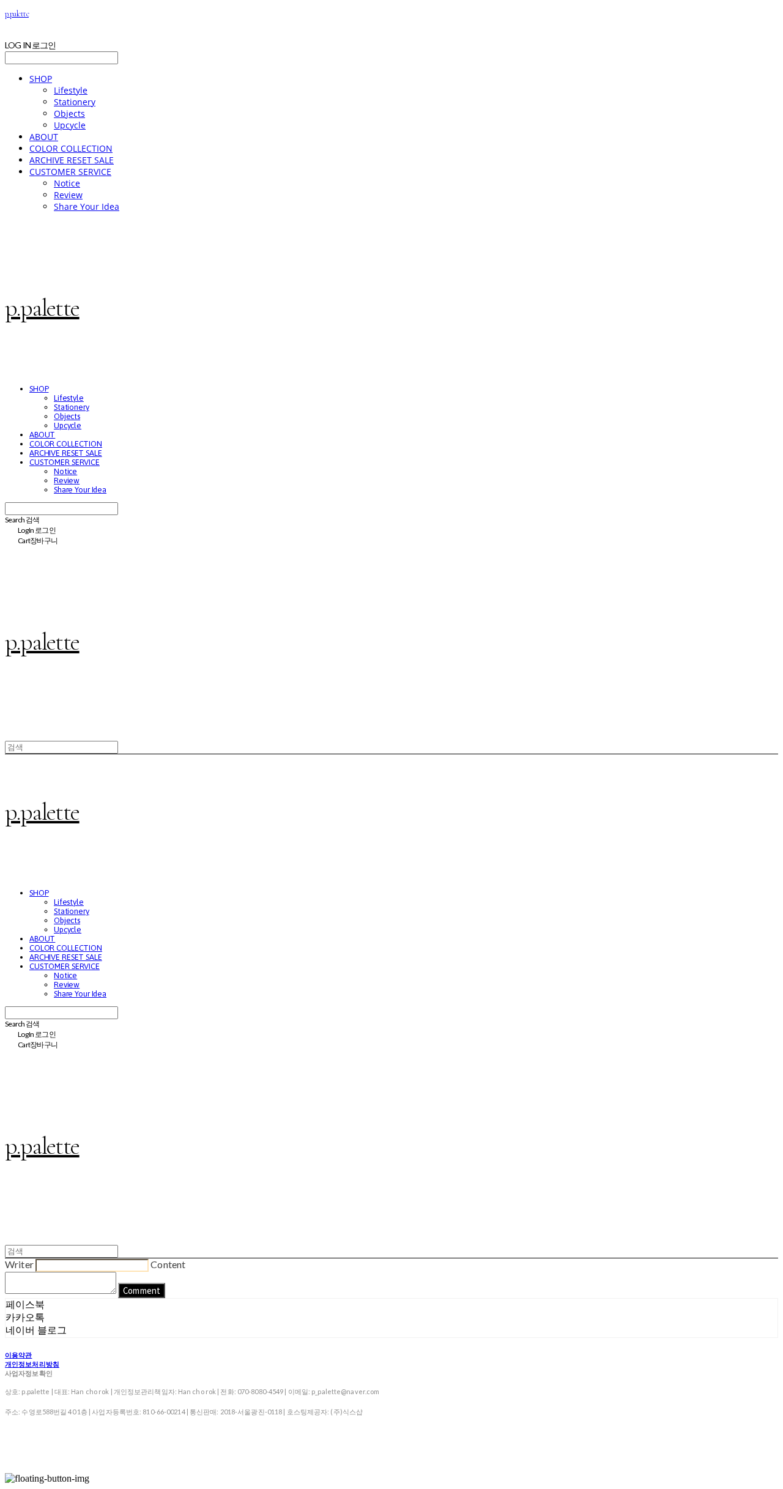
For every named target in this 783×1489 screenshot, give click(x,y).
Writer (19, 1264)
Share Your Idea (86, 206)
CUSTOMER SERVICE (70, 171)
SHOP (40, 78)
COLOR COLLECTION (71, 148)
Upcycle (70, 125)
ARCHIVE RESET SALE (71, 160)
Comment (141, 1290)
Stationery (74, 102)
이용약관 (18, 1355)
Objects (69, 113)
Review (68, 195)
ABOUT (43, 137)
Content (167, 1264)
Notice (67, 183)
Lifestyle (70, 90)
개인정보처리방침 (32, 1364)
